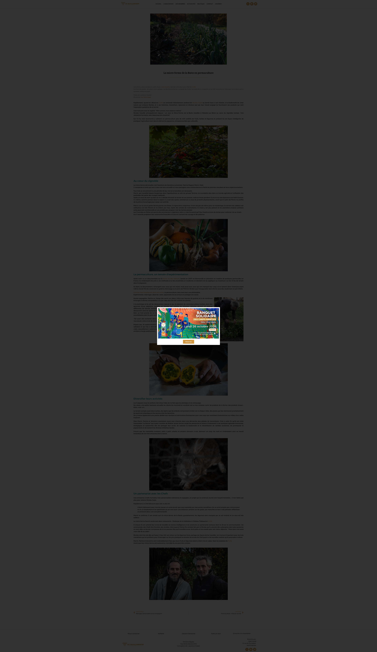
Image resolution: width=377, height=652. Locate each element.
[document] (188, 326)
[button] (217, 310)
